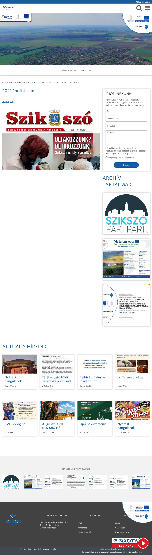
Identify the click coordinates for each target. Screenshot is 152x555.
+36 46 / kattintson (52, 525)
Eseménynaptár (84, 532)
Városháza (82, 528)
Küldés (126, 165)
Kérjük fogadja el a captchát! (120, 157)
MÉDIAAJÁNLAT (68, 70)
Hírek (79, 523)
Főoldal (8, 82)
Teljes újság (8, 101)
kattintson (51, 528)
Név (107, 109)
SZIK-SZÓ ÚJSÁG (43, 82)
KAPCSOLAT (85, 70)
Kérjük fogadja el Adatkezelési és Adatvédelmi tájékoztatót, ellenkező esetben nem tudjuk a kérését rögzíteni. (126, 151)
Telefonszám (111, 117)
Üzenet (109, 132)
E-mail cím (110, 124)
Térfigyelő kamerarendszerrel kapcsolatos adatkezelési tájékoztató (112, 552)
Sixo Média (23, 82)
